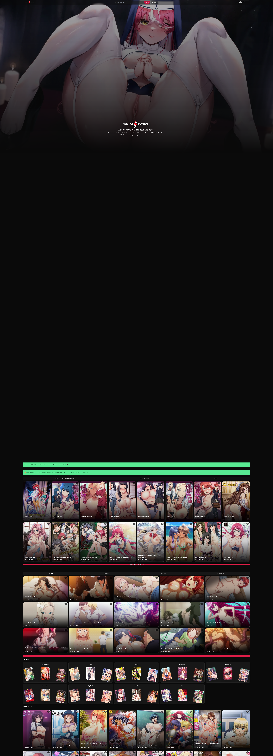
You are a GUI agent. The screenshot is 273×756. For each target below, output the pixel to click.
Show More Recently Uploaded (136, 564)
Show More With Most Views (136, 656)
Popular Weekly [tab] (162, 573)
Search (147, 2)
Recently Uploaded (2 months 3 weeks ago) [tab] (65, 478)
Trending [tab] (215, 478)
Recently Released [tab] (144, 478)
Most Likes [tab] (106, 573)
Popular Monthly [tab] (221, 573)
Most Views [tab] (50, 573)
